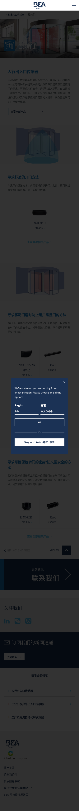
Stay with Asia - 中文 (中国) (39, 442)
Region (20, 405)
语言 (43, 405)
